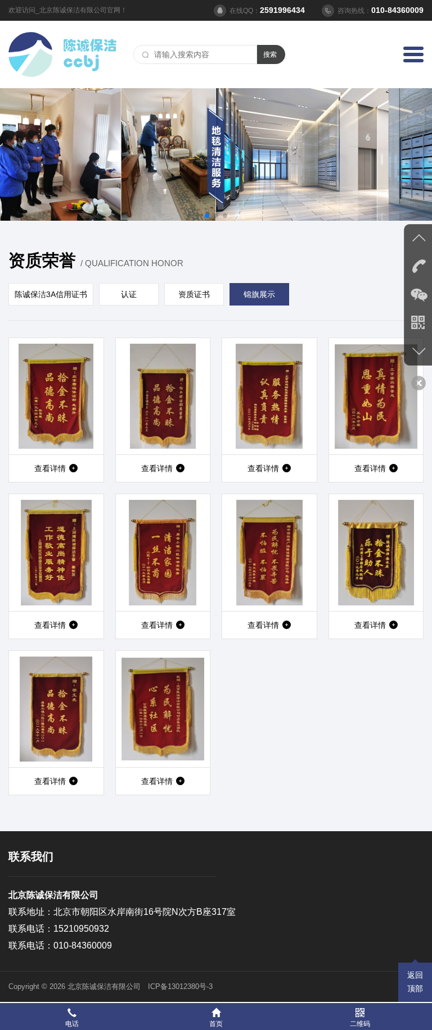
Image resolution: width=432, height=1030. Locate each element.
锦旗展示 (259, 294)
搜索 (270, 54)
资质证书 (194, 294)
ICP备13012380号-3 (180, 986)
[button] (207, 215)
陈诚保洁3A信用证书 (51, 294)
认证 (129, 294)
